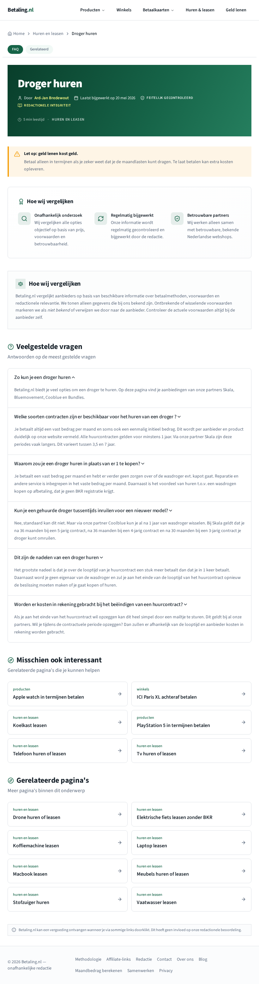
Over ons (185, 959)
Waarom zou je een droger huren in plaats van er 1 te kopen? (77, 463)
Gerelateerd (39, 49)
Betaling (20, 10)
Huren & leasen (200, 10)
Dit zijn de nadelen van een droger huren (56, 557)
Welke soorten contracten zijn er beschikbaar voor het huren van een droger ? (95, 416)
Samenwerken (140, 971)
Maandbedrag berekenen (98, 971)
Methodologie (88, 959)
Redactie (144, 959)
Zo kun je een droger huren (42, 377)
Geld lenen (236, 10)
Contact (164, 959)
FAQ (15, 49)
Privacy (166, 971)
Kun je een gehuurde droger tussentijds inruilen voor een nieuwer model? (91, 510)
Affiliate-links (118, 959)
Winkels (124, 10)
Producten (90, 10)
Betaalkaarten (156, 10)
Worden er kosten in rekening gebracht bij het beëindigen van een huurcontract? (98, 604)
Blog (203, 959)
